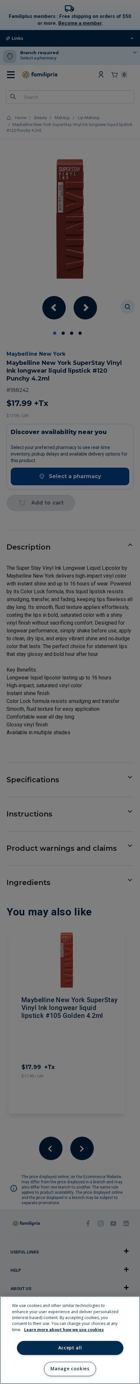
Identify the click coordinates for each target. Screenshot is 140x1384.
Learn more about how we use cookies (64, 1329)
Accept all (70, 1348)
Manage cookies (69, 1369)
